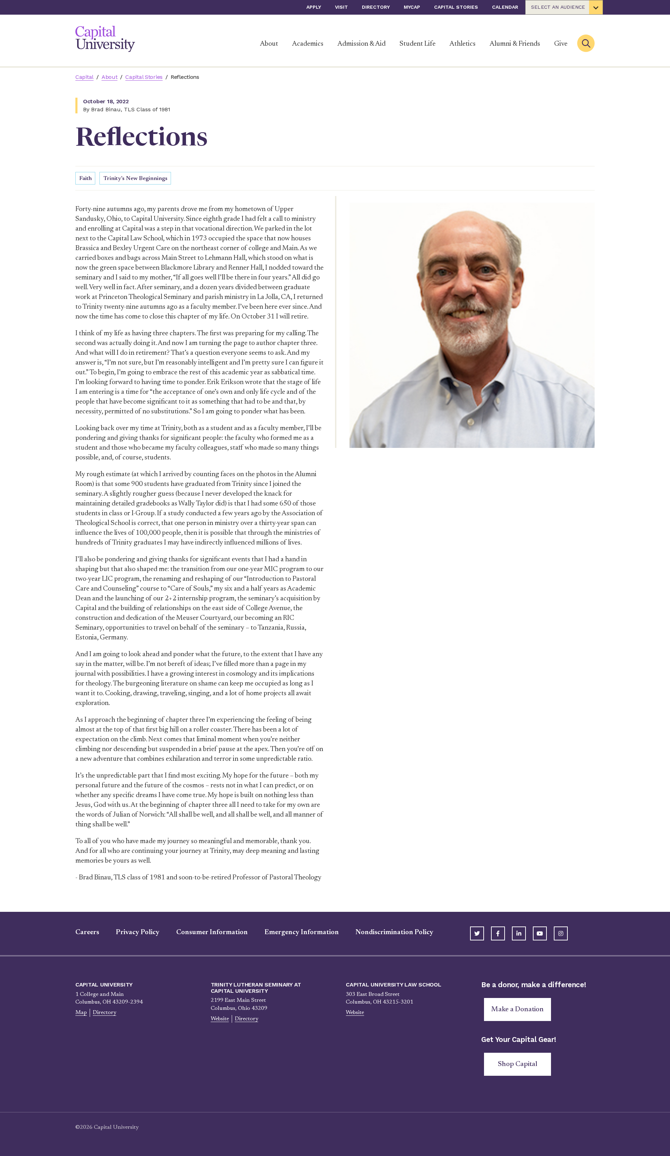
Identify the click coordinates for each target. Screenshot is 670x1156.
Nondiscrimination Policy (394, 932)
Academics (307, 43)
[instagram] (561, 933)
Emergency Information (302, 932)
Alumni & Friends (515, 43)
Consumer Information (212, 932)
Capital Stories (456, 7)
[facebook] (498, 933)
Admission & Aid (361, 43)
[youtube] (540, 933)
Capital (84, 77)
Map (81, 1012)
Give (560, 43)
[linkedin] (519, 933)
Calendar (505, 7)
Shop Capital (517, 1064)
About (269, 43)
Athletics (462, 43)
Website (220, 1019)
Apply (313, 7)
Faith (85, 178)
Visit (341, 7)
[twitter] (477, 933)
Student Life (418, 43)
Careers (87, 932)
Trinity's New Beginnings (135, 178)
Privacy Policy (137, 932)
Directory (376, 7)
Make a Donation (517, 1009)
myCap (412, 7)
